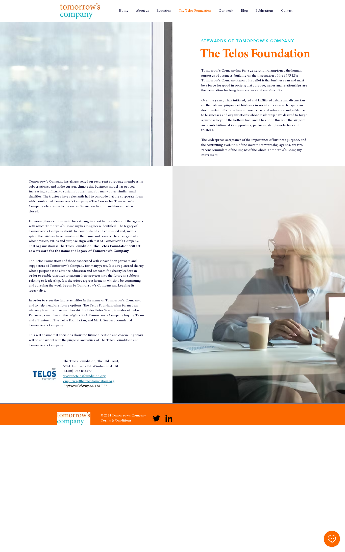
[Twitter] (156, 418)
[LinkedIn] (169, 418)
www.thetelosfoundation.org (84, 376)
